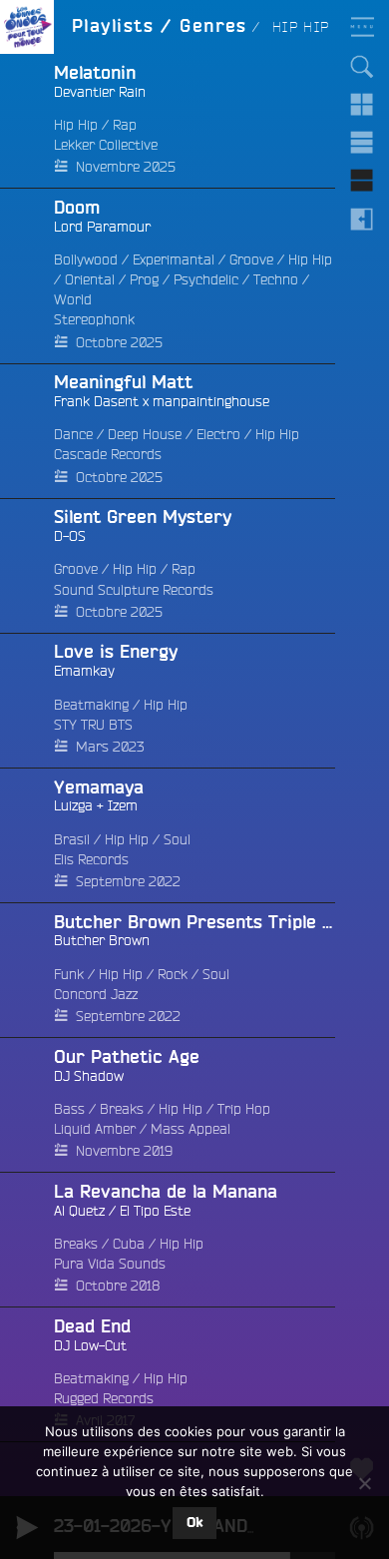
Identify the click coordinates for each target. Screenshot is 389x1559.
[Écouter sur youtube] (27, 700)
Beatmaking (91, 705)
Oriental (90, 279)
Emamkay (84, 671)
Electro (218, 434)
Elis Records (91, 859)
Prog (144, 279)
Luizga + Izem (96, 805)
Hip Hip (76, 125)
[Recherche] (362, 67)
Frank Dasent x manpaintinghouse (161, 401)
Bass (69, 1109)
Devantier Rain (100, 92)
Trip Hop (243, 1109)
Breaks (122, 1109)
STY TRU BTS (93, 725)
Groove (251, 259)
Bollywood (86, 259)
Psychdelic (206, 279)
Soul (177, 839)
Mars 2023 (110, 747)
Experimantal (173, 259)
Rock (173, 974)
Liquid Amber (95, 1129)
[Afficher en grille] (362, 105)
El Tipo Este (155, 1211)
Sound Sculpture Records (133, 590)
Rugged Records (104, 1398)
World (73, 299)
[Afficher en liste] (362, 143)
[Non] (364, 1483)
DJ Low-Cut (90, 1345)
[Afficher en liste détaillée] (362, 181)
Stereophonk (94, 319)
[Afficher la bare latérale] (362, 219)
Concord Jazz (96, 994)
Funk (69, 974)
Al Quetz (79, 1211)
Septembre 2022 (128, 881)
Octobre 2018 (118, 1286)
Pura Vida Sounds (110, 1264)
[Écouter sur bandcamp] (27, 276)
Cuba (129, 1244)
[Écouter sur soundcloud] (27, 121)
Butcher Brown (102, 940)
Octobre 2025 (119, 342)
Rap (125, 125)
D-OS (70, 536)
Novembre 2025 (126, 167)
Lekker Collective (106, 145)
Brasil (72, 839)
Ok (194, 1523)
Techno (275, 279)
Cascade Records (108, 454)
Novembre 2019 (124, 1151)
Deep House (145, 434)
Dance (73, 434)
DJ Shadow (89, 1076)
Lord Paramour (102, 227)
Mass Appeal (190, 1129)
